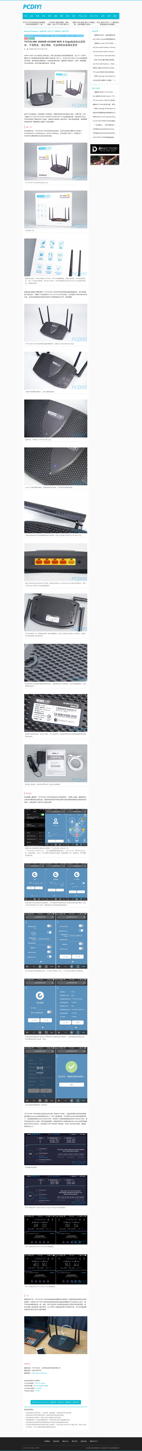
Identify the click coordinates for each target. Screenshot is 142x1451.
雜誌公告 (65, 1441)
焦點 (31, 16)
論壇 (114, 16)
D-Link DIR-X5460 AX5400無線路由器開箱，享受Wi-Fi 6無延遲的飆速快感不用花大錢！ (105, 121)
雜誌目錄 (56, 1441)
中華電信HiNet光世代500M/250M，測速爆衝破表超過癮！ (105, 133)
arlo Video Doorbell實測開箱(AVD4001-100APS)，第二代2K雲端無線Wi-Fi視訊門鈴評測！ (105, 39)
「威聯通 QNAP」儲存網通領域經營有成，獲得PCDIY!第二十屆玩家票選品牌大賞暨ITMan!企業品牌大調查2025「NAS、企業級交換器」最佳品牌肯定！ (105, 35)
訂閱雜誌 (47, 1441)
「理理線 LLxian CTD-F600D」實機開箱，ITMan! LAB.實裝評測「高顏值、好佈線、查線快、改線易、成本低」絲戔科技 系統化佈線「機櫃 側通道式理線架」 (105, 43)
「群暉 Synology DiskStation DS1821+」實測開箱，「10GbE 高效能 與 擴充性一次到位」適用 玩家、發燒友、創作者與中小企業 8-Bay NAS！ (105, 76)
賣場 (67, 16)
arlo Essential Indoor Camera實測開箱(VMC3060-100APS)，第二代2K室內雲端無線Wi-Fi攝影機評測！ (105, 51)
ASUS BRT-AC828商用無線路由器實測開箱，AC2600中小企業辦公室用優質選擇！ (105, 137)
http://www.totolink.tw (39, 1373)
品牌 (73, 16)
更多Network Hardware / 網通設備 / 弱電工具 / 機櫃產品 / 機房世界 (55, 1402)
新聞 (49, 16)
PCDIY (37, 1391)
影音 (103, 16)
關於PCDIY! (94, 1441)
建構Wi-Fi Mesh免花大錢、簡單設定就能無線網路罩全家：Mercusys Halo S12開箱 (105, 104)
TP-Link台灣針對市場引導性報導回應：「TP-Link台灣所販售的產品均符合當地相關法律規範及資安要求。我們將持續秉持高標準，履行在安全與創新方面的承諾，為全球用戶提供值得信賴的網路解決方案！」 (105, 72)
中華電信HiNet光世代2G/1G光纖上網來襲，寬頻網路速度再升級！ (105, 129)
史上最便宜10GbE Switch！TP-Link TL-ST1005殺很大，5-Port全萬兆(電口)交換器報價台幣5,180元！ (105, 96)
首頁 (25, 16)
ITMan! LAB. (82, 16)
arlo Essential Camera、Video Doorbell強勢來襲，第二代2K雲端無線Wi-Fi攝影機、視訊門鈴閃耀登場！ (105, 64)
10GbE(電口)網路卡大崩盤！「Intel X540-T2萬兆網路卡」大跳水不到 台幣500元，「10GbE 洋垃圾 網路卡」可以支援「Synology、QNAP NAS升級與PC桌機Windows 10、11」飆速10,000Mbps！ (105, 80)
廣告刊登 (74, 1441)
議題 (55, 16)
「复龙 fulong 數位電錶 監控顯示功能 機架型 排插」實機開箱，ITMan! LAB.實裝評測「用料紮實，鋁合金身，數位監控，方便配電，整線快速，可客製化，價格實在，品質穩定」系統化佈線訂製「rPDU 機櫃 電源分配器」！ (105, 60)
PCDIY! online (40, 1383)
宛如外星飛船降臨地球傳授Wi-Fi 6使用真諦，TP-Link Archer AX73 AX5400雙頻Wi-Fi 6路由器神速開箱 (105, 112)
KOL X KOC (94, 16)
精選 (61, 16)
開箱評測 (31, 38)
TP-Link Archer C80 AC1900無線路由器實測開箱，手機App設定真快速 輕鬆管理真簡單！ (105, 100)
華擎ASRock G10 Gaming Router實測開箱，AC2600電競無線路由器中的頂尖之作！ (105, 117)
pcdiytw (39, 1388)
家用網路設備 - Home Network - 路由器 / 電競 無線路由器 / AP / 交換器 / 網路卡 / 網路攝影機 (54, 35)
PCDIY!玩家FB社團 (41, 1386)
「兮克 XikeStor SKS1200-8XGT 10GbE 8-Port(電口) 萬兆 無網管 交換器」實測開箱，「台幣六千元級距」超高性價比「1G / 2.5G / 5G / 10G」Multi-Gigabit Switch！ (105, 55)
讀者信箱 (84, 1441)
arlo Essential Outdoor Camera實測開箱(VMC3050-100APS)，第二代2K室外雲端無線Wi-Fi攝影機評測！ (105, 47)
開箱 (37, 16)
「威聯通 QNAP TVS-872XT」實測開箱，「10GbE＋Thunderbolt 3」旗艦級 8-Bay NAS (105, 92)
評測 (43, 16)
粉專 (109, 16)
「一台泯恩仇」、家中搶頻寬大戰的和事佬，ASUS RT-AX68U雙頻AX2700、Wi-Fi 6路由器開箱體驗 (105, 125)
